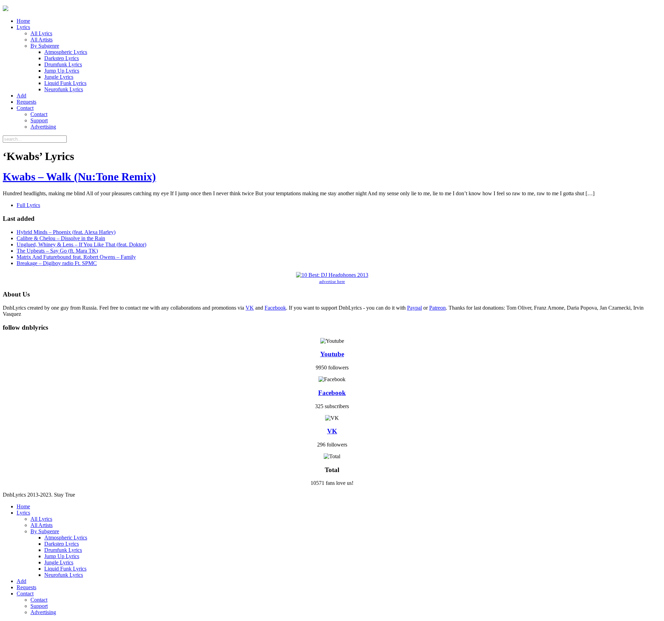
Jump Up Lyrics (61, 71)
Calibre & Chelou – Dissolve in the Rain (61, 238)
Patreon (437, 308)
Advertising (43, 127)
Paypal (414, 308)
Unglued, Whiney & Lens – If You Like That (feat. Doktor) (81, 244)
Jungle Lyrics (58, 77)
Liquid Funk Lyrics (65, 83)
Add (21, 95)
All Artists (41, 40)
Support (39, 120)
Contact (25, 108)
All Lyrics (41, 33)
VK (250, 308)
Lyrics (23, 27)
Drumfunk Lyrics (63, 64)
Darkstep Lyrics (61, 58)
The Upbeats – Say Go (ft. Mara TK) (57, 251)
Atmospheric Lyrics (65, 52)
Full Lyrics (28, 205)
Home (23, 21)
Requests (26, 102)
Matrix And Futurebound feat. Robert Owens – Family (76, 257)
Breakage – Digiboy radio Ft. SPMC (57, 263)
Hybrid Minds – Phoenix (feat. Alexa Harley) (66, 232)
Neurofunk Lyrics (63, 89)
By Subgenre (44, 46)
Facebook (275, 308)
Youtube (332, 354)
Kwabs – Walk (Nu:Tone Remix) (79, 176)
